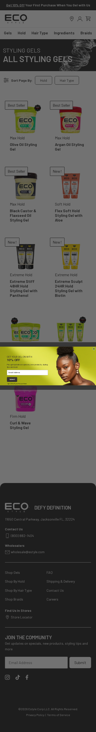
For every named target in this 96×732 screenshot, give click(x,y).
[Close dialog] (94, 349)
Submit (12, 379)
